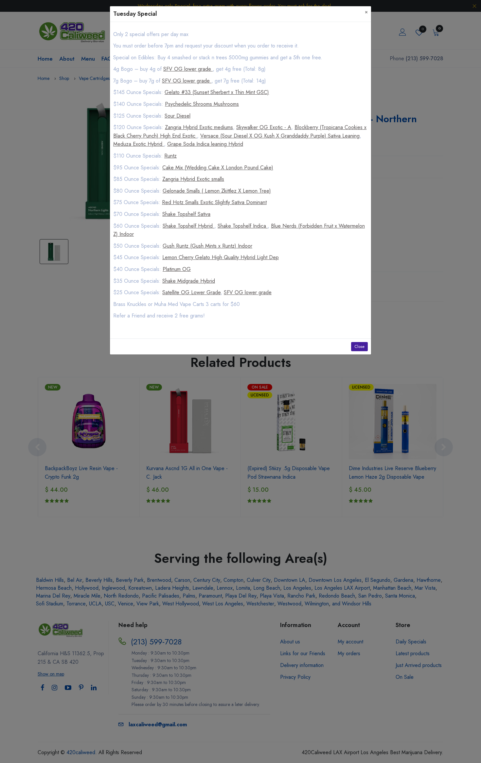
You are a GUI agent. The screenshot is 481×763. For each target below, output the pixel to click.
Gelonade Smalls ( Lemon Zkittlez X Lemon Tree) (217, 191)
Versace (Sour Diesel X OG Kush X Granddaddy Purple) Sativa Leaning (280, 136)
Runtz (170, 156)
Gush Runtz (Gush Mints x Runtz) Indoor (207, 246)
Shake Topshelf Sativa (186, 214)
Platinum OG (177, 269)
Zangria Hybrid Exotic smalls (193, 179)
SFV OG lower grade (188, 69)
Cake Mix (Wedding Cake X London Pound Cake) (217, 167)
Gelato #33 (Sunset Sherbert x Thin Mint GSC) (217, 92)
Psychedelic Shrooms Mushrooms (202, 104)
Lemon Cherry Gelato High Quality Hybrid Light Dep (220, 257)
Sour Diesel (177, 116)
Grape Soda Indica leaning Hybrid (205, 144)
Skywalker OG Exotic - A (263, 127)
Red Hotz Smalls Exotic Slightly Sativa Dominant (214, 202)
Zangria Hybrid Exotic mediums (199, 127)
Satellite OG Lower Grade (191, 292)
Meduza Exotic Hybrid (138, 144)
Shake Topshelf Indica (243, 226)
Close (359, 347)
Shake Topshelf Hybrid (188, 226)
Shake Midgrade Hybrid (188, 281)
